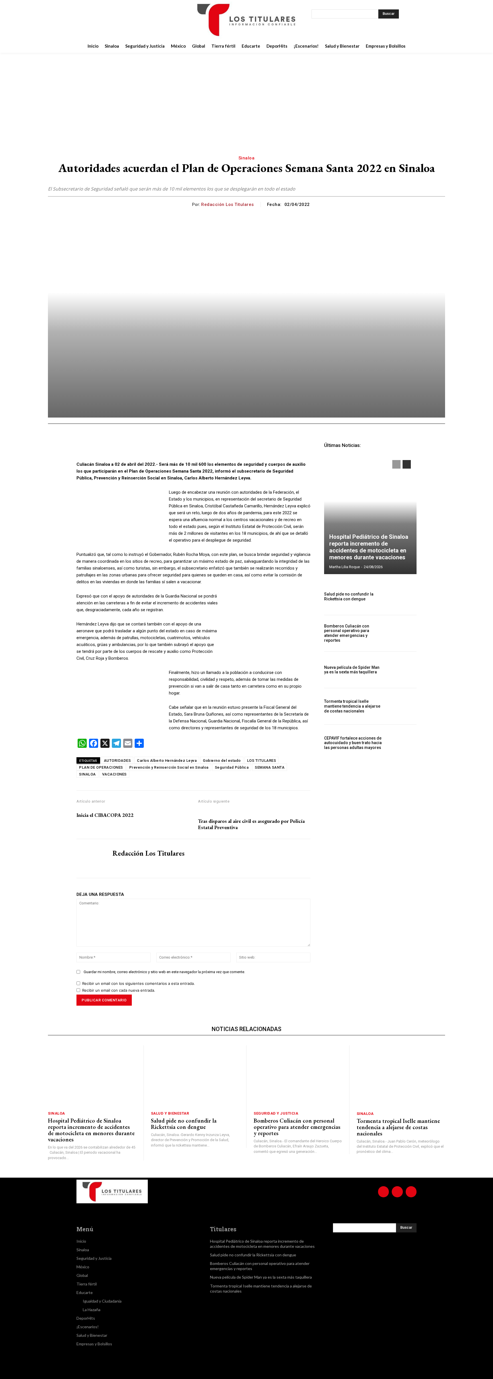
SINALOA (87, 774)
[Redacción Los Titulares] (187, 204)
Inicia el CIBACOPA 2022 (105, 815)
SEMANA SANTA (269, 767)
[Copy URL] (203, 446)
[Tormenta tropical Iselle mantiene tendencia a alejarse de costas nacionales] (403, 706)
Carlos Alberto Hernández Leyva (167, 760)
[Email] (177, 446)
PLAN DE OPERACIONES (101, 767)
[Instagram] (114, 19)
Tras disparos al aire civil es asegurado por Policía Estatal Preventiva (251, 824)
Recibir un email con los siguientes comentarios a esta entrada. (138, 983)
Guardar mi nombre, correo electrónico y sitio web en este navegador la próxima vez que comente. (164, 972)
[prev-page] (396, 464)
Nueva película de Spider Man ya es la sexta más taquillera (351, 670)
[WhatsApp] (150, 446)
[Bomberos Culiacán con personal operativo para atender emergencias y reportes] (403, 633)
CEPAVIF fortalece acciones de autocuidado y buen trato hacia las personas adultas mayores (353, 743)
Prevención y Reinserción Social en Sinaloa (169, 767)
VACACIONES (114, 774)
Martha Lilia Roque (344, 567)
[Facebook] (100, 19)
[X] (128, 19)
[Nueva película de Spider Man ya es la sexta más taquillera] (403, 670)
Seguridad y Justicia (276, 1113)
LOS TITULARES (261, 760)
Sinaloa (247, 158)
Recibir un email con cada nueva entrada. (118, 990)
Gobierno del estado (222, 760)
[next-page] (407, 464)
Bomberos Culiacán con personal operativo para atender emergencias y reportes (346, 633)
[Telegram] (190, 446)
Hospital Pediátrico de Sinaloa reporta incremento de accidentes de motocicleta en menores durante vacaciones (368, 547)
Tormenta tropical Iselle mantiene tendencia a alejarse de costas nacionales (352, 706)
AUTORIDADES (117, 760)
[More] (217, 446)
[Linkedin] (163, 446)
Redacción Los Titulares (227, 204)
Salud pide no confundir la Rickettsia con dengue (348, 596)
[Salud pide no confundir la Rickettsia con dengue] (403, 596)
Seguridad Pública (232, 767)
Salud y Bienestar (170, 1113)
